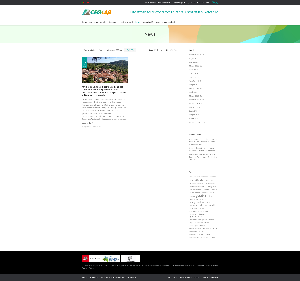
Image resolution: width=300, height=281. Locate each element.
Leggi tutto (86, 123)
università (208, 234)
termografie (193, 231)
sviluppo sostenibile (195, 228)
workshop (212, 238)
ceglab (199, 179)
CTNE (214, 186)
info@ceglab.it (180, 3)
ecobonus (214, 189)
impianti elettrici (201, 199)
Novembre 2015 (195, 122)
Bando (191, 180)
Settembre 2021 (196, 77)
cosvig (208, 186)
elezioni (211, 193)
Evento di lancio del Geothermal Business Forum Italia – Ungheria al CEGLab (203, 157)
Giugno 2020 (194, 114)
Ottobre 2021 (195, 73)
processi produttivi (208, 219)
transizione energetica (196, 234)
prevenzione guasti (195, 219)
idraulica (192, 199)
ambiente (197, 177)
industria (209, 202)
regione (191, 223)
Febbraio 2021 (195, 99)
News (101, 50)
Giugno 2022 (194, 62)
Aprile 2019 (193, 118)
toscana (201, 231)
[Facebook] (216, 2)
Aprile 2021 (193, 92)
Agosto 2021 (194, 81)
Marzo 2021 (194, 96)
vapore (205, 238)
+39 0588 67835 (194, 3)
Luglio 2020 (194, 111)
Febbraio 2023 (195, 54)
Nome (159, 50)
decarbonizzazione (195, 189)
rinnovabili (199, 222)
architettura (204, 177)
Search (207, 3)
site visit (206, 223)
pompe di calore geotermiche (198, 215)
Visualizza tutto (89, 50)
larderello (210, 205)
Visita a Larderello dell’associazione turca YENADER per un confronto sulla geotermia (203, 141)
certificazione (209, 180)
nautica (201, 208)
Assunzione (213, 177)
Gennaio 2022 (194, 69)
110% (191, 177)
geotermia (204, 195)
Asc (175, 50)
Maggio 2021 (194, 88)
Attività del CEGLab (114, 50)
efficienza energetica (201, 193)
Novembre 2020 (195, 103)
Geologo (192, 196)
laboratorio (196, 205)
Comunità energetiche (196, 183)
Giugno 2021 (194, 84)
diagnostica (206, 189)
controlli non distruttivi (196, 186)
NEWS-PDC (130, 50)
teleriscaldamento (210, 228)
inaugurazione (197, 202)
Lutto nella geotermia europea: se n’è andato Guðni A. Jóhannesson (203, 149)
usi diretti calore (195, 237)
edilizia (191, 193)
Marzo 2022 (194, 66)
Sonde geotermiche (197, 225)
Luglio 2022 (194, 58)
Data (151, 50)
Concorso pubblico (210, 183)
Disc (167, 50)
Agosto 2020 (194, 107)
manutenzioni (193, 208)
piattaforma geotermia (198, 211)
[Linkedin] (213, 2)
